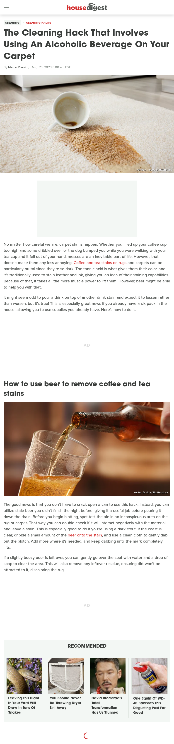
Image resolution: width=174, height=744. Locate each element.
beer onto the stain (85, 535)
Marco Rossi (17, 67)
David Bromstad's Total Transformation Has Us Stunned (107, 706)
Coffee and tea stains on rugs (100, 263)
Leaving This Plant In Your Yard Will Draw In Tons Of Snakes (23, 706)
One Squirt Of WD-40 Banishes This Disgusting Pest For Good (149, 706)
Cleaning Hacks (38, 23)
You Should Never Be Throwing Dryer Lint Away (65, 703)
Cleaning (12, 23)
